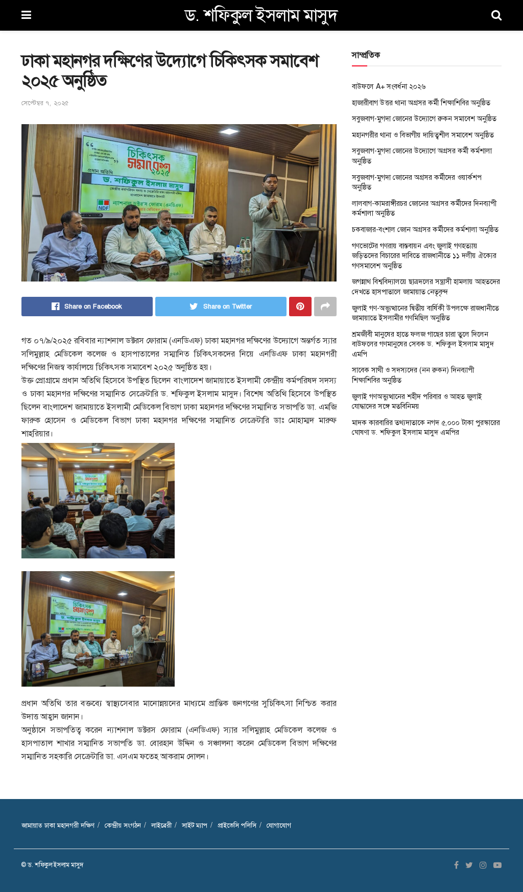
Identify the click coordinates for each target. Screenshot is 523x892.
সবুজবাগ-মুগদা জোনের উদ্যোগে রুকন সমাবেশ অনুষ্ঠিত (424, 118)
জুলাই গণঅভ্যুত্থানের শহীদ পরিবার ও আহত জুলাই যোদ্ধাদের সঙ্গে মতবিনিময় (417, 401)
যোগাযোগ (279, 825)
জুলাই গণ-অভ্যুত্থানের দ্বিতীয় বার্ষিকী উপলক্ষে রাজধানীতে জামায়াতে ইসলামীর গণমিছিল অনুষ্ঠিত (425, 313)
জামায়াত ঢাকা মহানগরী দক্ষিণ (57, 825)
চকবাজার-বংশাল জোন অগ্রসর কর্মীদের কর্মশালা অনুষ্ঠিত (425, 229)
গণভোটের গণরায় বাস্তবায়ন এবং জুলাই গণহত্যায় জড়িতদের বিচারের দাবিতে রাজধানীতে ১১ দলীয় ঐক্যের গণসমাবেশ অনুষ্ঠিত (424, 255)
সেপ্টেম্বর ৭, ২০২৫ (45, 103)
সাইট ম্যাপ (194, 825)
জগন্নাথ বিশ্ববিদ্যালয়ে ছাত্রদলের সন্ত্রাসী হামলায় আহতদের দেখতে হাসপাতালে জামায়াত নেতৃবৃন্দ (426, 286)
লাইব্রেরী (161, 825)
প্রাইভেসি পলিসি (237, 825)
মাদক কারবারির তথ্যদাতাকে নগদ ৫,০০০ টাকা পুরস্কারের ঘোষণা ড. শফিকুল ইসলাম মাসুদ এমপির (426, 427)
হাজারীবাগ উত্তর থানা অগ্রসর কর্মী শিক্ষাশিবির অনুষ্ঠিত (421, 102)
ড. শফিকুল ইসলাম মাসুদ (261, 15)
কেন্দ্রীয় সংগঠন (123, 825)
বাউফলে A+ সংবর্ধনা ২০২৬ (388, 86)
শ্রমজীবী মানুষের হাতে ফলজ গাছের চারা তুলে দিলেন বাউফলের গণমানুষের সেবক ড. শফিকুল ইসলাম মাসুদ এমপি (423, 344)
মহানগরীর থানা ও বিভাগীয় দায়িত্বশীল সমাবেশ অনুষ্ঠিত (423, 134)
